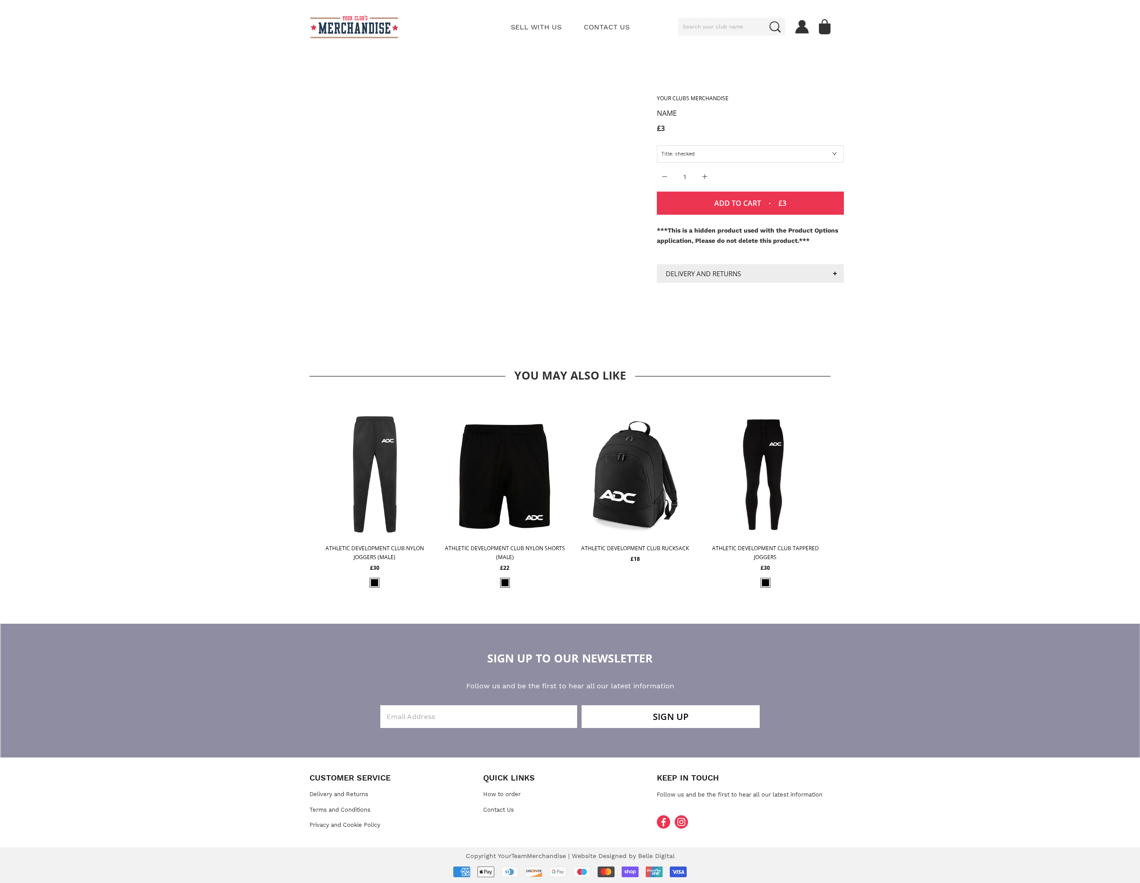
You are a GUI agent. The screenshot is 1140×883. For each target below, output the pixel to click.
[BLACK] (374, 582)
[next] (843, 491)
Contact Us (498, 809)
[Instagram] (681, 822)
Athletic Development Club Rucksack (635, 548)
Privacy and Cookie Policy (344, 825)
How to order (502, 794)
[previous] (297, 491)
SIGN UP (670, 717)
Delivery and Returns (703, 273)
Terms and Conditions (339, 809)
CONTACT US (607, 27)
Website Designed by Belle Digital (623, 855)
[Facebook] (663, 822)
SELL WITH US (536, 27)
